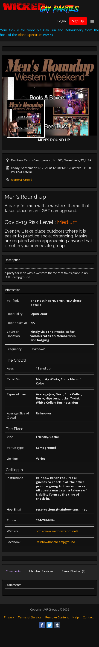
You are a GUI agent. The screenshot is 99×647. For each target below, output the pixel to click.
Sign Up (78, 21)
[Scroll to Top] (88, 625)
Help (76, 617)
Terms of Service (29, 617)
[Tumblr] (57, 625)
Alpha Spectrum (30, 34)
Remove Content (57, 617)
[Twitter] (49, 625)
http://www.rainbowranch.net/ (57, 531)
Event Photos (73, 571)
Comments (13, 571)
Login (61, 21)
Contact (88, 617)
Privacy (9, 617)
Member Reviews (41, 571)
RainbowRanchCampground (55, 542)
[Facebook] (42, 625)
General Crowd (21, 179)
